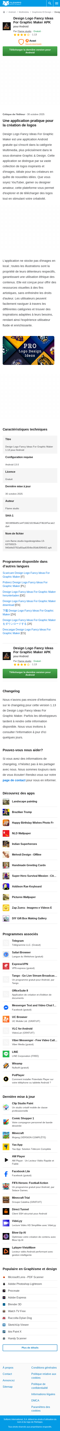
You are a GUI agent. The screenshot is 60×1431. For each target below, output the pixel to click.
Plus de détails (30, 1347)
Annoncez (9, 1380)
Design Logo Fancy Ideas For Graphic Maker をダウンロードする (29, 622)
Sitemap (7, 1386)
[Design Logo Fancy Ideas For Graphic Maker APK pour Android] (7, 26)
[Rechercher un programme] (49, 3)
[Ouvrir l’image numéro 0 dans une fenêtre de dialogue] (28, 350)
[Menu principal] (56, 3)
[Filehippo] (12, 3)
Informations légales (43, 1394)
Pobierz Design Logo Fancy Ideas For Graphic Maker (25, 584)
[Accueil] (4, 12)
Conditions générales (44, 1367)
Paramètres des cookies (40, 1409)
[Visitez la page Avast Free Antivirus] (30, 42)
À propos (8, 1367)
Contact (7, 1374)
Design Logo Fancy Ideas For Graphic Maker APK (33, 22)
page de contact (14, 780)
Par (22, 31)
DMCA (35, 1400)
